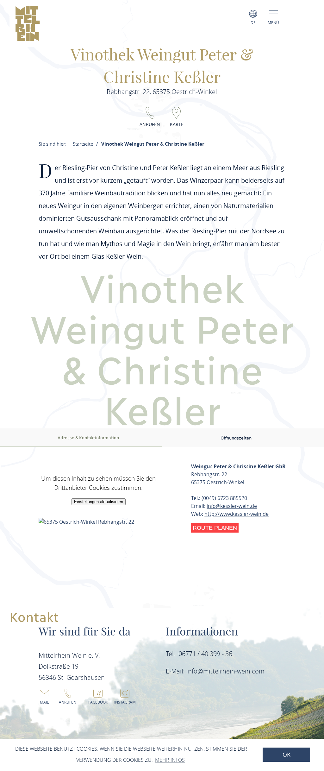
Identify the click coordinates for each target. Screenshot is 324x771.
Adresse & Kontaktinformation (88, 437)
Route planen (215, 528)
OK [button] (286, 754)
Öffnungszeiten (236, 437)
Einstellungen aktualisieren (98, 501)
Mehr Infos (170, 759)
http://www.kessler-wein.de (236, 513)
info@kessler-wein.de (232, 505)
